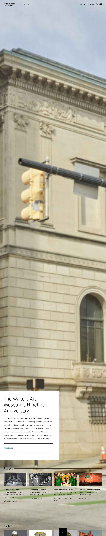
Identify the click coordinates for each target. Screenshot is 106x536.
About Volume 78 (87, 4)
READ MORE (8, 448)
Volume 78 (24, 5)
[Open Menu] (100, 4)
